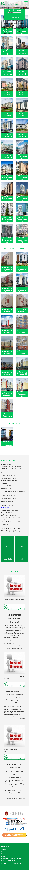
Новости (3, 856)
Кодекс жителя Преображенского (8, 559)
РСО (2, 851)
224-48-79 (11, 517)
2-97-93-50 (5, 524)
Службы (3, 849)
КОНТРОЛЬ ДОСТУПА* (14, 17)
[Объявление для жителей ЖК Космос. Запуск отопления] (14, 586)
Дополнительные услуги (21, 546)
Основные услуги (7, 546)
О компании (5, 846)
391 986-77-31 (18, 468)
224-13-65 (5, 517)
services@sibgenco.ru (13, 637)
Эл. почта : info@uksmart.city (8, 470)
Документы (4, 854)
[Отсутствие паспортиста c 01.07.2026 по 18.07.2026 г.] (14, 663)
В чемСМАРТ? (21, 559)
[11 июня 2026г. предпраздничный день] (14, 736)
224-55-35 (18, 517)
